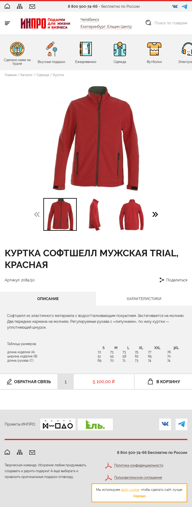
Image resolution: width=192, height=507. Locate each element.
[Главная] (7, 6)
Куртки (58, 75)
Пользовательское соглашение (138, 477)
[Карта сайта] (19, 6)
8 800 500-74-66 (83, 6)
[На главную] (7, 452)
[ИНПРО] (45, 23)
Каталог (26, 75)
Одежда (43, 75)
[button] (155, 214)
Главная (11, 75)
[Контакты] (32, 6)
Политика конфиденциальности (138, 465)
